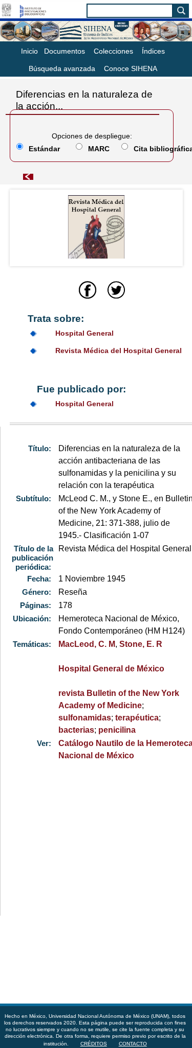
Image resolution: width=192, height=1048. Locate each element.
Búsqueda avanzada (62, 68)
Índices (153, 51)
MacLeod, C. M (86, 644)
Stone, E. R (140, 644)
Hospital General (84, 333)
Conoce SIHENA (130, 68)
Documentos (64, 51)
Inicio (29, 51)
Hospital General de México (111, 668)
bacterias (76, 730)
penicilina (117, 730)
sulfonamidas (84, 717)
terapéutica (137, 717)
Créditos (93, 1043)
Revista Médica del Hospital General (118, 350)
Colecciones (113, 51)
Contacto (133, 1043)
